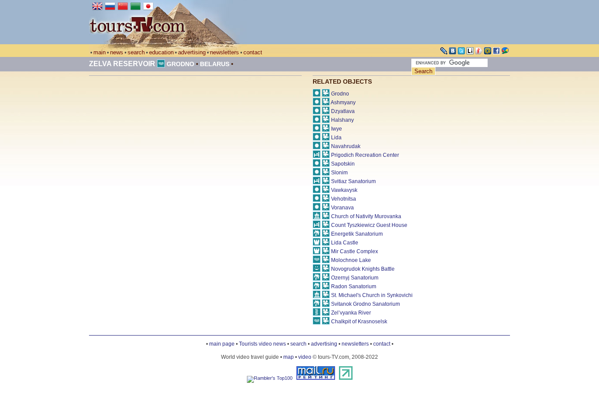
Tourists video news (262, 344)
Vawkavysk (344, 190)
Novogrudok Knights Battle (363, 269)
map (288, 357)
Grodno (180, 63)
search (136, 52)
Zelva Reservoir (122, 63)
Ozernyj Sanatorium (354, 278)
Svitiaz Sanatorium (353, 181)
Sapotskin (343, 164)
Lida (336, 137)
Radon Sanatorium (353, 286)
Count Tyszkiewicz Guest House (369, 225)
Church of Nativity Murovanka (366, 216)
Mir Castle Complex (354, 251)
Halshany (342, 120)
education (161, 52)
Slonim (339, 173)
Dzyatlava (343, 111)
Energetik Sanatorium (357, 234)
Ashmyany (343, 102)
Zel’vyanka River (351, 313)
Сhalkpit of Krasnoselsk (359, 321)
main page (222, 344)
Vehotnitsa (343, 199)
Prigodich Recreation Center (365, 155)
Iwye (336, 129)
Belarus (214, 63)
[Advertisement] (162, 150)
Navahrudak (345, 146)
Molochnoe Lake (351, 260)
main (99, 52)
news (116, 52)
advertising (192, 52)
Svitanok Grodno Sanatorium (365, 304)
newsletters (224, 52)
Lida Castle (344, 243)
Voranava (342, 208)
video (304, 357)
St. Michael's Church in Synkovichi (372, 295)
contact (252, 52)
